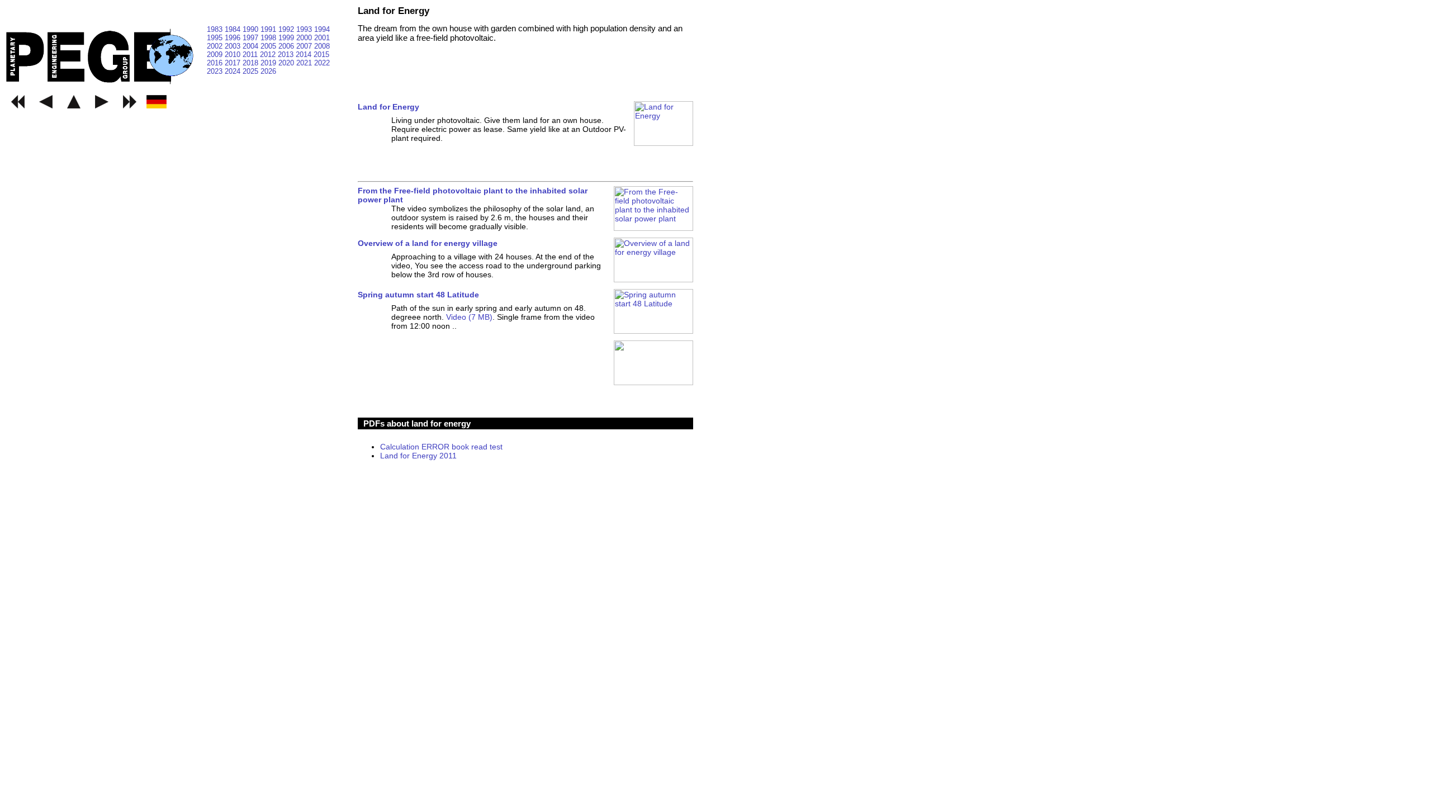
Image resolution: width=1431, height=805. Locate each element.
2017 (234, 63)
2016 (216, 63)
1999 (287, 38)
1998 (269, 38)
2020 (287, 63)
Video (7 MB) (469, 316)
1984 (234, 29)
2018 (251, 63)
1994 (322, 29)
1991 (269, 29)
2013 (287, 54)
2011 (251, 54)
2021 (305, 63)
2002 (216, 46)
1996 (234, 38)
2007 (305, 46)
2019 (269, 63)
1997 (251, 38)
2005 (269, 46)
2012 (269, 54)
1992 (287, 29)
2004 (251, 46)
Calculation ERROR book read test (441, 446)
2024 (234, 71)
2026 (268, 71)
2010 (234, 54)
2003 (234, 46)
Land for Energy (388, 106)
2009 (216, 54)
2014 (305, 54)
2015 (321, 54)
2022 (322, 63)
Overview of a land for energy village (427, 243)
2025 (251, 71)
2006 (287, 46)
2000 (305, 38)
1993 (305, 29)
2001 (322, 38)
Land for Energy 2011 (418, 455)
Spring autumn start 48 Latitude (418, 294)
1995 (216, 38)
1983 (216, 29)
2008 (322, 46)
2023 (216, 71)
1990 (251, 29)
